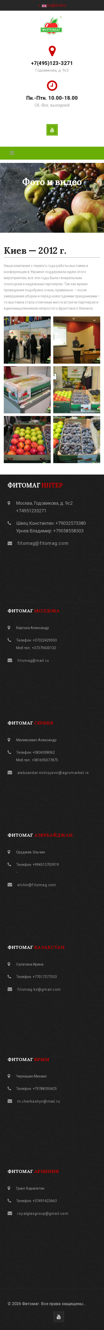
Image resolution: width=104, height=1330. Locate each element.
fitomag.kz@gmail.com (39, 989)
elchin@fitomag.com (36, 885)
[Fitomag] (52, 26)
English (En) (56, 5)
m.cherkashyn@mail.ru (38, 1101)
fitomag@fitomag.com (43, 543)
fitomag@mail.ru (33, 661)
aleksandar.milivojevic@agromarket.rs (53, 773)
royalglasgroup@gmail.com (42, 1213)
